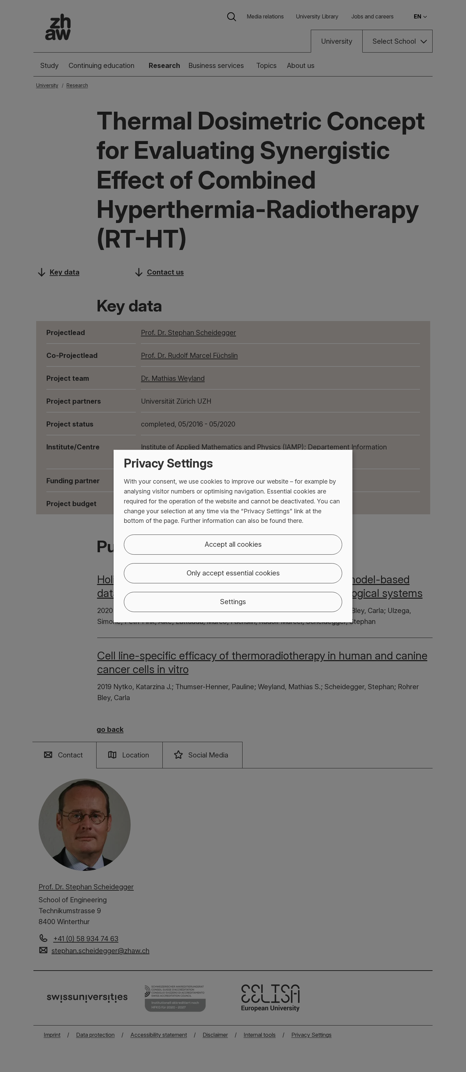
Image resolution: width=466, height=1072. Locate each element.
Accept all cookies (233, 544)
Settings (233, 602)
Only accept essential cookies (233, 573)
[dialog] (233, 536)
